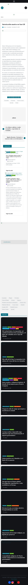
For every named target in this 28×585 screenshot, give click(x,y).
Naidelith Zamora (14, 307)
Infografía (20, 378)
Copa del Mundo (6, 300)
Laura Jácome (15, 304)
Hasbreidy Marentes (6, 304)
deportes (19, 300)
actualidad (7, 100)
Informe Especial (6, 328)
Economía (12, 429)
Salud (17, 102)
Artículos (11, 406)
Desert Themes (14, 578)
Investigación (12, 328)
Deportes (13, 175)
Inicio (2, 17)
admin (5, 27)
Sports (17, 328)
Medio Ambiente (17, 406)
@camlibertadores (7, 242)
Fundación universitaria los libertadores (10, 302)
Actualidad (9, 27)
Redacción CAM (8, 338)
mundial (22, 304)
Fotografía (9, 505)
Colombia (13, 100)
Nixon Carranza (21, 100)
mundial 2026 (5, 307)
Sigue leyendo (9, 170)
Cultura (13, 300)
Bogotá (10, 298)
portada (11, 102)
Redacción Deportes (11, 159)
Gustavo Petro (23, 302)
